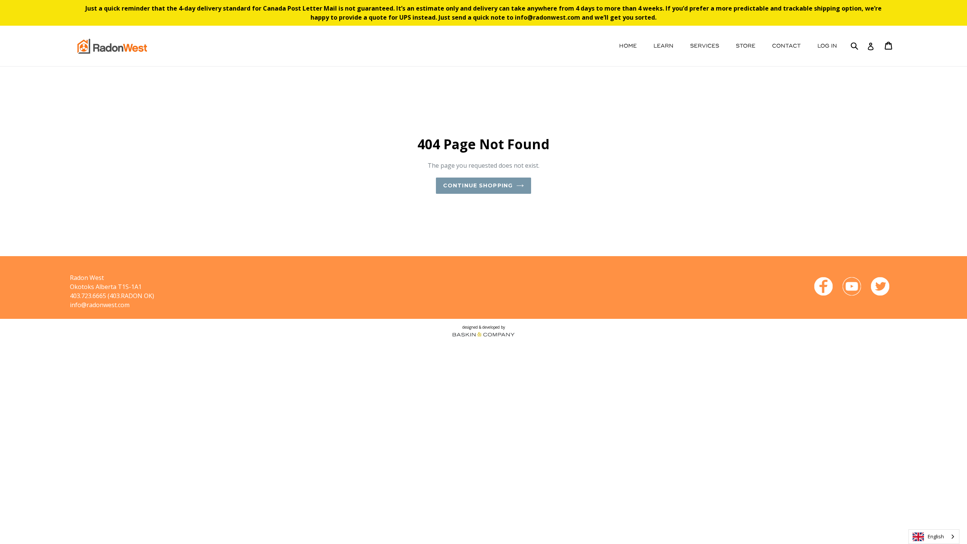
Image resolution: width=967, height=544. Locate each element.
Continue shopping (478, 185)
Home (628, 46)
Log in (827, 46)
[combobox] (933, 536)
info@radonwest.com (100, 305)
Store (745, 46)
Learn (663, 46)
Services (704, 46)
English (936, 536)
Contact (786, 46)
